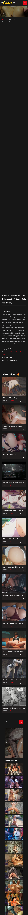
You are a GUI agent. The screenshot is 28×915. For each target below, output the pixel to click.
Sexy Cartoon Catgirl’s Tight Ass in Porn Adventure (14, 567)
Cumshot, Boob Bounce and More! (14, 708)
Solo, (21, 352)
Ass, (9, 352)
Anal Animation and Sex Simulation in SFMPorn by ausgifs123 (14, 595)
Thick (3, 354)
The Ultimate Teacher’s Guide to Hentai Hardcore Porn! (14, 623)
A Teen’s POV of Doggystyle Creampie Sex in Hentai (14, 398)
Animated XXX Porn (9, 454)
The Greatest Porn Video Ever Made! (14, 680)
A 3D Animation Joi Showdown (13, 652)
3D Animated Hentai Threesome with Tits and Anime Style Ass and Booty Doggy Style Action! (14, 511)
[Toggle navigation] (25, 3)
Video (7, 19)
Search (21, 722)
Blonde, (17, 352)
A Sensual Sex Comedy (10, 539)
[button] (1, 9)
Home (3, 19)
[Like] (20, 401)
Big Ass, (12, 352)
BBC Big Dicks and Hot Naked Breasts (14, 482)
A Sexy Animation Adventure (12, 426)
